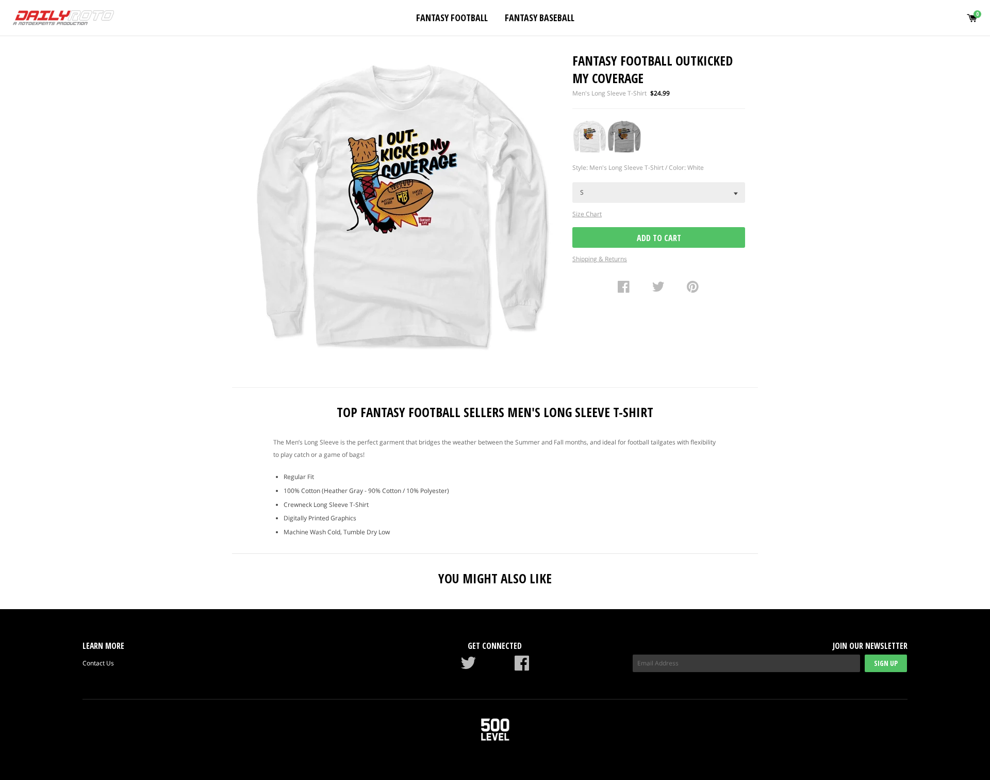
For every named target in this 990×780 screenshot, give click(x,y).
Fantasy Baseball (539, 17)
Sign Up (886, 663)
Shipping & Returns (599, 258)
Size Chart (587, 214)
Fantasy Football (452, 17)
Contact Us (98, 663)
